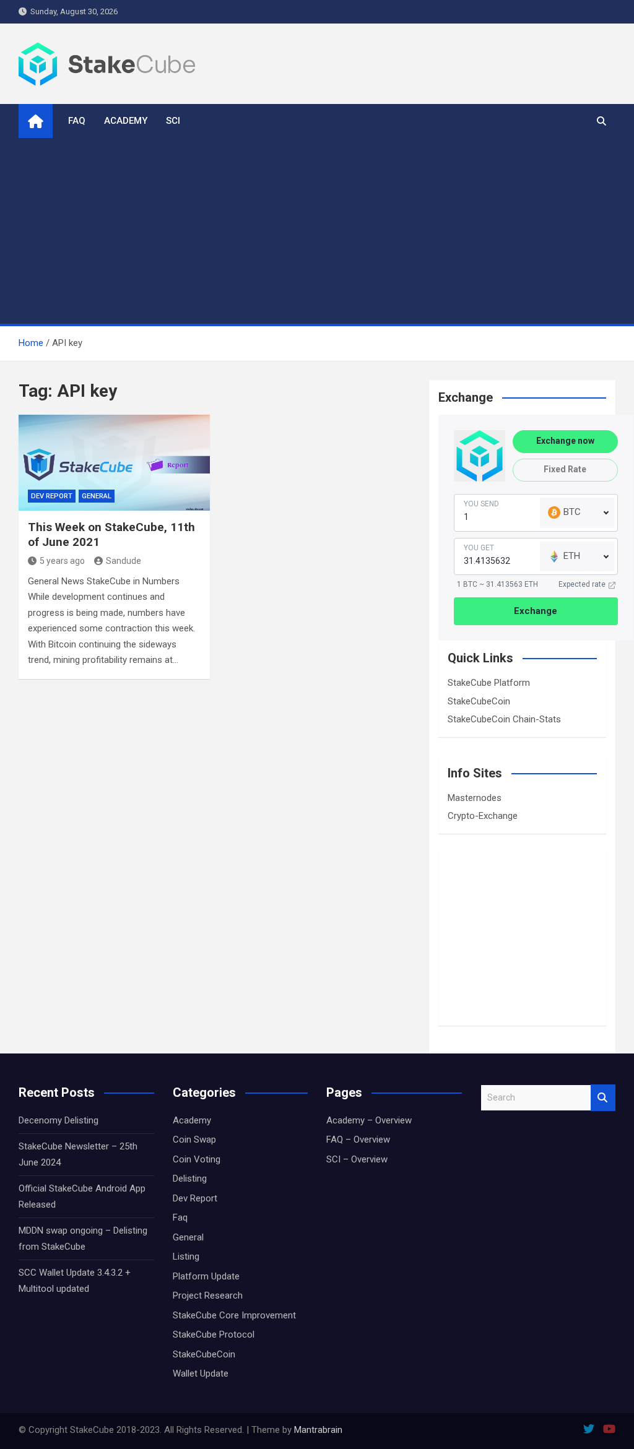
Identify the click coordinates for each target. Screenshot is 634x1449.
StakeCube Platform (489, 682)
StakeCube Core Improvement (234, 1315)
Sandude (123, 561)
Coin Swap (194, 1139)
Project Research (208, 1295)
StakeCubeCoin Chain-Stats (504, 719)
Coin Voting (196, 1159)
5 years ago (62, 561)
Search (603, 1097)
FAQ (76, 120)
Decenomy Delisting (58, 1120)
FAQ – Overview (358, 1139)
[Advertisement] (317, 231)
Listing (186, 1256)
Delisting (190, 1178)
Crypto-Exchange (483, 815)
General (96, 496)
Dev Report (51, 496)
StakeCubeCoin (479, 701)
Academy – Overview (369, 1120)
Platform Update (206, 1276)
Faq (180, 1217)
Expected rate (582, 584)
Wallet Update (200, 1373)
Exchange (535, 610)
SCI (173, 120)
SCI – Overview (357, 1159)
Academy (125, 120)
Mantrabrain (318, 1429)
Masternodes (475, 797)
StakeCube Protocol (213, 1334)
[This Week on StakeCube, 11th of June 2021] (114, 463)
